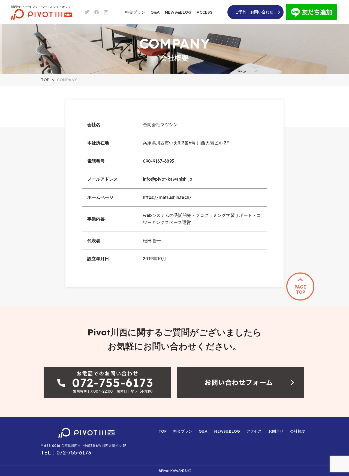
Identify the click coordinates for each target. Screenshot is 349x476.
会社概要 (297, 431)
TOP (163, 431)
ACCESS (204, 12)
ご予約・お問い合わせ (254, 12)
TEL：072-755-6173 (66, 452)
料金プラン (135, 12)
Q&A (155, 12)
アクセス (254, 431)
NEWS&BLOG (178, 12)
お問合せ (276, 431)
